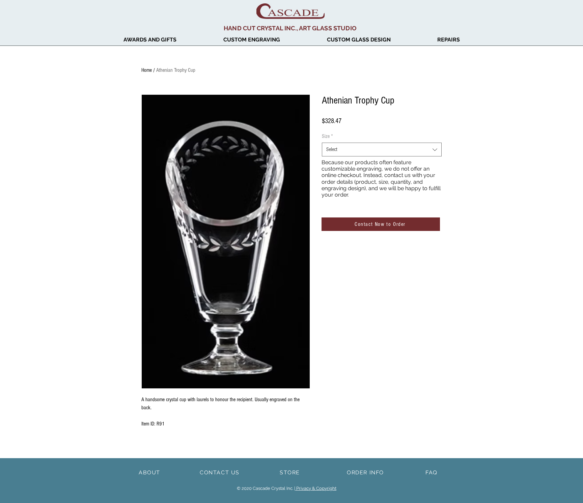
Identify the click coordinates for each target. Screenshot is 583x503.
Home (146, 70)
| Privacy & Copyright (315, 488)
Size (327, 136)
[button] (150, 39)
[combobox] (382, 149)
